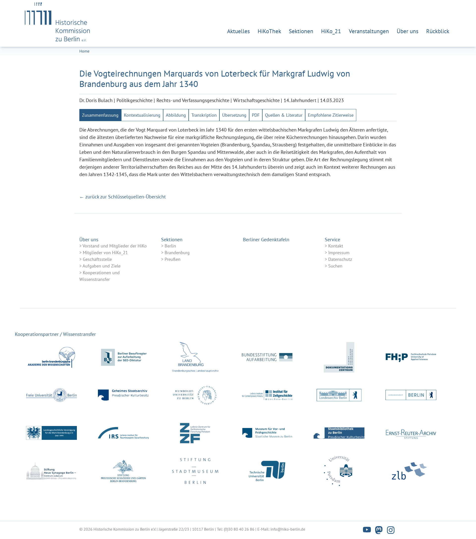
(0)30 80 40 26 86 (239, 529)
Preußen (172, 259)
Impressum (339, 252)
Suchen (335, 266)
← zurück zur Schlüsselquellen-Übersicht (122, 196)
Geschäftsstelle (97, 259)
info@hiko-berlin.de (287, 529)
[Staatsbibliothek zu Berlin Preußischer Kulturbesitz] (339, 433)
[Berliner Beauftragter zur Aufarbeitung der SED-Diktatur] (123, 357)
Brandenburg (177, 252)
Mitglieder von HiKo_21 (105, 252)
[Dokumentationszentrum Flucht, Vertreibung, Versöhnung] (339, 357)
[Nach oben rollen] (463, 526)
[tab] (100, 115)
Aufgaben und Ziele (101, 266)
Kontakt (335, 246)
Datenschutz (340, 259)
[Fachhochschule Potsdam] (411, 357)
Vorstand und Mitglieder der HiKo (115, 246)
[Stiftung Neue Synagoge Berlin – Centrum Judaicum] (51, 471)
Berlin (170, 246)
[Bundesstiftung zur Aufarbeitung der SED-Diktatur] (267, 357)
